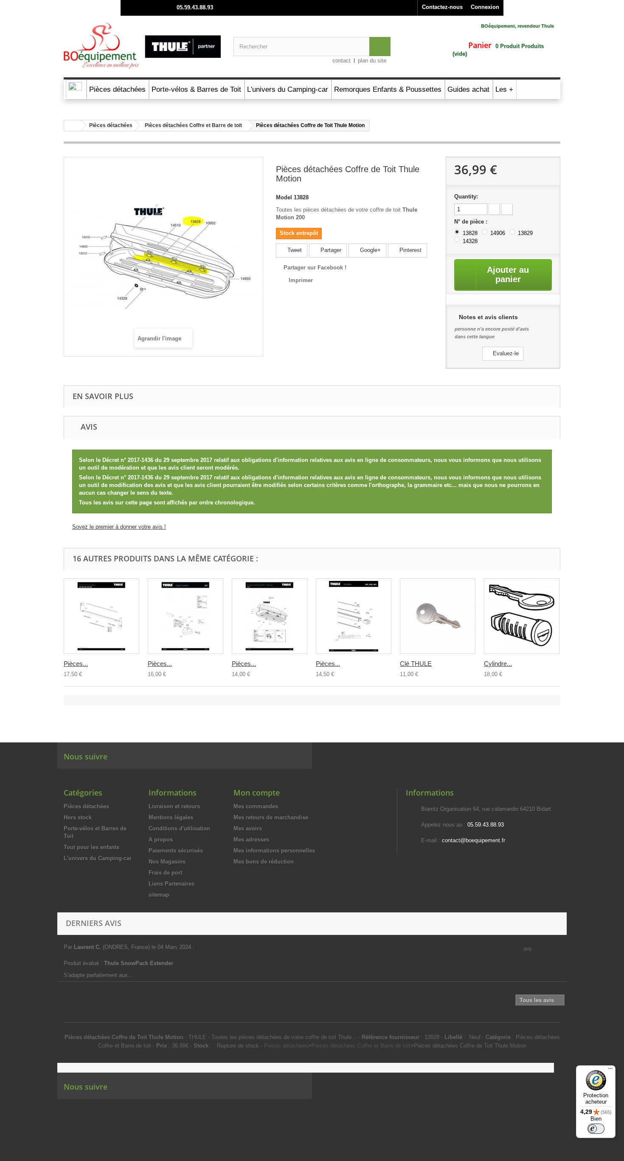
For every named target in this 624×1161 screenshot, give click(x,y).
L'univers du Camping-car (98, 858)
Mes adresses (251, 839)
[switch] (595, 1129)
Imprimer (301, 280)
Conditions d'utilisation (179, 828)
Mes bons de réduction (263, 861)
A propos (161, 839)
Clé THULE (416, 663)
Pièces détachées (110, 125)
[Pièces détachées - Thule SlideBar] (353, 616)
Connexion (485, 7)
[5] (559, 949)
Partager (330, 250)
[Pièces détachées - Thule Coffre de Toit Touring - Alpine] (269, 616)
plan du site (372, 60)
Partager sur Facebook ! (315, 267)
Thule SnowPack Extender (139, 963)
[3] (548, 949)
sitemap (159, 895)
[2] (542, 949)
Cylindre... (498, 663)
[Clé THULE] (437, 616)
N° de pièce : (471, 221)
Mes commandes (255, 806)
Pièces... (76, 663)
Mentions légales (171, 817)
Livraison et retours (174, 806)
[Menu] (610, 1070)
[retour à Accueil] (73, 125)
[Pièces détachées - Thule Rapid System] (185, 616)
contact (341, 60)
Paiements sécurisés (176, 850)
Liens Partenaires (171, 884)
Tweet (294, 250)
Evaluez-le (505, 353)
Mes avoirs (247, 828)
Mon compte (256, 792)
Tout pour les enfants (91, 847)
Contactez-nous (442, 7)
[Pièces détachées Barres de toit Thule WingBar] (101, 616)
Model (284, 197)
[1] (536, 949)
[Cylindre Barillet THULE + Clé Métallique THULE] (521, 616)
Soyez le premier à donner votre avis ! (119, 527)
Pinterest (410, 250)
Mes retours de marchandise (270, 817)
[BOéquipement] (142, 45)
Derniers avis (93, 923)
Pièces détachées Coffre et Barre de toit (193, 125)
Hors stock (78, 817)
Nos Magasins (167, 861)
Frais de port (165, 872)
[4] (554, 949)
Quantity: (466, 196)
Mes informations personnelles (274, 850)
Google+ (369, 250)
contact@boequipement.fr (473, 840)
